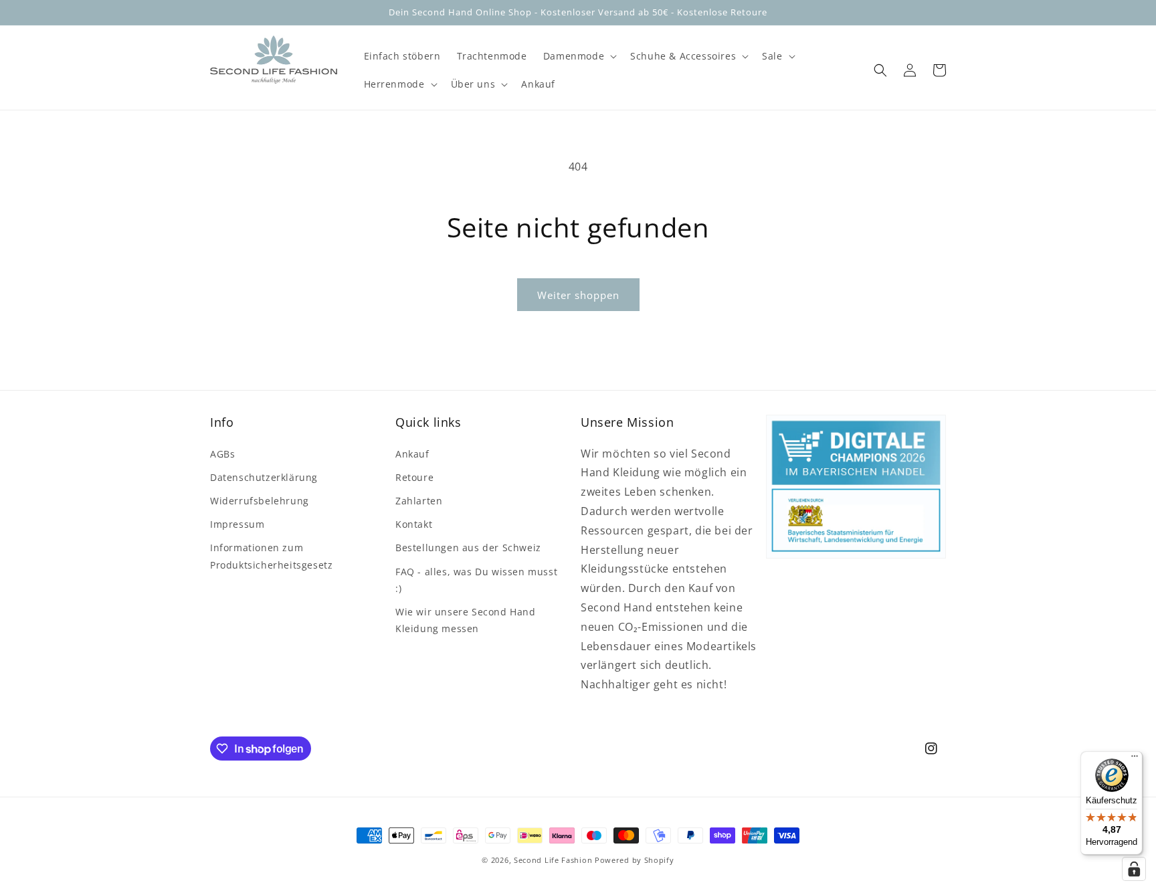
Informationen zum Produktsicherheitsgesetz (271, 556)
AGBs (222, 454)
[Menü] (1135, 759)
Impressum (237, 524)
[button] (578, 56)
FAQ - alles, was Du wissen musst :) (476, 580)
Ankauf (412, 454)
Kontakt (413, 524)
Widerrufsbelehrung (259, 500)
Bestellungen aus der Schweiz (468, 547)
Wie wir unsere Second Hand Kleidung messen (465, 620)
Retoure (414, 477)
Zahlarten (418, 500)
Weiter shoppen (578, 295)
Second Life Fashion (553, 860)
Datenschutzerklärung (264, 477)
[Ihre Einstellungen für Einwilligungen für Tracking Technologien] (1134, 869)
